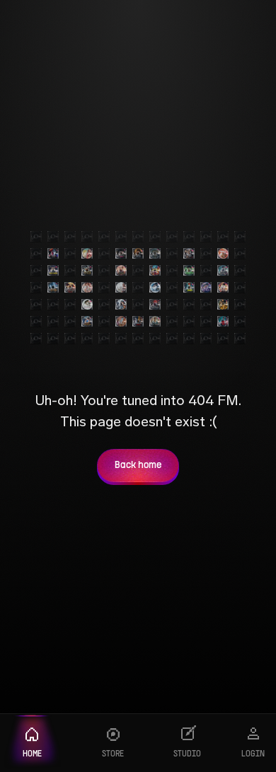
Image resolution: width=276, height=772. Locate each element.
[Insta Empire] (53, 270)
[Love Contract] (206, 287)
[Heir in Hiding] (53, 287)
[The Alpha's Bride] (138, 253)
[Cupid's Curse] (121, 287)
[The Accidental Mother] (121, 304)
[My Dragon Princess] (70, 287)
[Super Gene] (223, 304)
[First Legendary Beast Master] (155, 270)
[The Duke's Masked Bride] (121, 253)
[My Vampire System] (53, 253)
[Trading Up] (155, 287)
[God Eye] (189, 270)
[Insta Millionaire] (87, 270)
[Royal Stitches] (155, 321)
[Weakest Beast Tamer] (189, 287)
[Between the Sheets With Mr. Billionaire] (87, 287)
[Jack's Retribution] (223, 287)
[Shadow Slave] (223, 270)
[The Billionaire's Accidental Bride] (189, 253)
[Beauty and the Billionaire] (87, 304)
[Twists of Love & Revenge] (138, 321)
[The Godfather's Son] (223, 321)
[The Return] (155, 253)
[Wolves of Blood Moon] (155, 304)
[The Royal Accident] (121, 270)
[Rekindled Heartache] (223, 253)
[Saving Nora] (87, 253)
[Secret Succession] (121, 321)
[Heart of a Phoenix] (87, 321)
